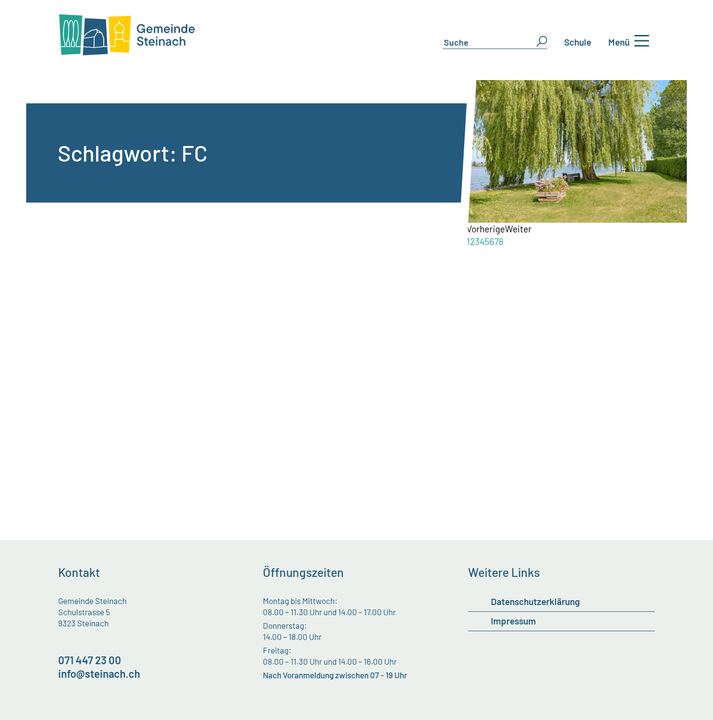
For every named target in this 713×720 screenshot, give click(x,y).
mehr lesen (101, 355)
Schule (577, 42)
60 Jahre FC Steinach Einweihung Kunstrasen (198, 277)
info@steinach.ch (99, 673)
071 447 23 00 (89, 660)
